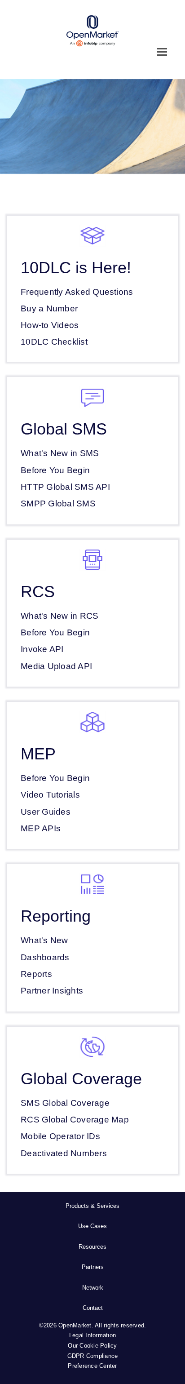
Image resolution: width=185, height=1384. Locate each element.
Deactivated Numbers (64, 1153)
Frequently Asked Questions (77, 292)
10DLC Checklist (54, 341)
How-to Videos (50, 325)
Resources (92, 1246)
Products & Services (92, 1205)
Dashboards (45, 957)
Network (92, 1287)
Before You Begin (55, 470)
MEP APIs (41, 828)
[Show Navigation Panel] (162, 51)
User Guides (45, 811)
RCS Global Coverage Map (75, 1119)
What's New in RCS (59, 616)
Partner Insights (52, 990)
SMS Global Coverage (65, 1103)
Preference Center (92, 1365)
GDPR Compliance (92, 1356)
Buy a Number (49, 308)
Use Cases (92, 1226)
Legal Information (92, 1335)
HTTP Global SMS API (65, 487)
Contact (93, 1307)
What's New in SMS (60, 453)
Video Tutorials (50, 794)
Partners (93, 1267)
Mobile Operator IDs (60, 1136)
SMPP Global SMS (58, 503)
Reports (36, 974)
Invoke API (42, 649)
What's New (44, 940)
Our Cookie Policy (92, 1345)
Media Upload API (56, 666)
